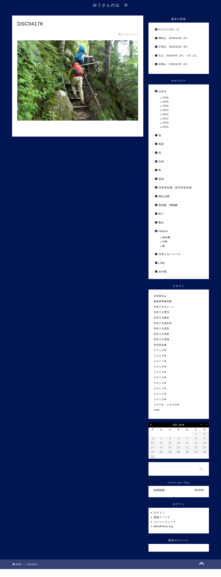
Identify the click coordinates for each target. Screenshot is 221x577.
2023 (165, 110)
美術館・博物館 (168, 205)
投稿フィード (162, 517)
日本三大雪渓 (161, 312)
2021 (165, 118)
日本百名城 (160, 345)
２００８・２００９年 (167, 404)
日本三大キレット (164, 307)
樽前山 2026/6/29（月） (173, 38)
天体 (161, 161)
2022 (165, 114)
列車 (165, 241)
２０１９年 (160, 350)
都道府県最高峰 (163, 301)
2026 (165, 97)
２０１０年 (160, 399)
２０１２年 (160, 388)
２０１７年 (160, 361)
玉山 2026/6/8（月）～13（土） (178, 55)
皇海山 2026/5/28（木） (173, 64)
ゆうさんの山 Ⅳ (168, 29)
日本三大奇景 (161, 334)
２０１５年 (160, 372)
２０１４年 (160, 377)
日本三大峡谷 (161, 317)
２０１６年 (160, 366)
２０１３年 (160, 383)
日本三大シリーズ (169, 254)
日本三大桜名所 (163, 323)
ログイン (159, 512)
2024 (165, 106)
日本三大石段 (161, 328)
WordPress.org (163, 526)
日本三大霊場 (161, 339)
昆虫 (161, 178)
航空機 (166, 237)
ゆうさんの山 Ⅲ (110, 5)
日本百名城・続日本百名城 (175, 187)
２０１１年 (160, 394)
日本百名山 (160, 296)
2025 (165, 101)
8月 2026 (178, 424)
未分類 (162, 271)
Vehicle (163, 231)
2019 (165, 127)
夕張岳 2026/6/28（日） (173, 46)
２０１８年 (160, 355)
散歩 (161, 222)
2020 (165, 122)
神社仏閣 (164, 196)
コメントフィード (165, 521)
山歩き (162, 91)
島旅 (161, 143)
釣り (161, 213)
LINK (161, 262)
